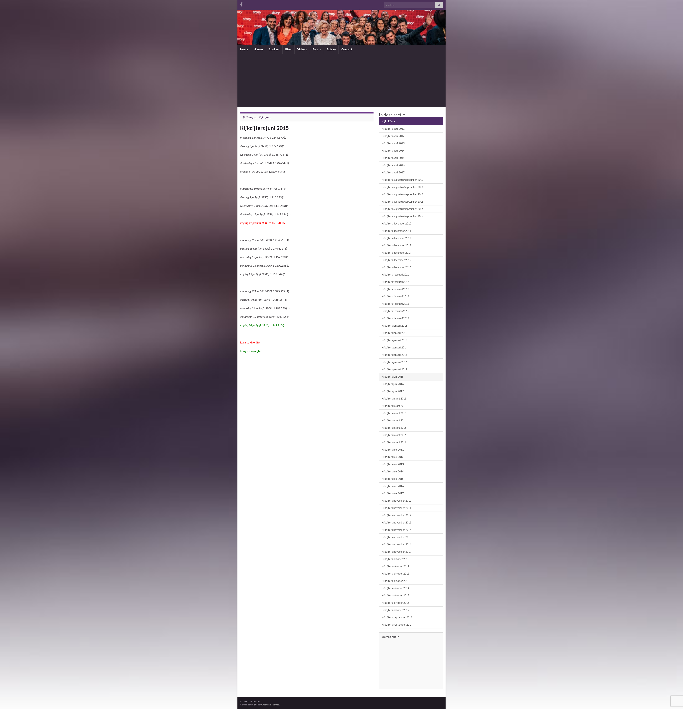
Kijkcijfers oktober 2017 (395, 610)
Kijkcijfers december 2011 (396, 230)
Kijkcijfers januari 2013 (394, 340)
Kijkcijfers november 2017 (396, 551)
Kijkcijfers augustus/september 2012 (402, 194)
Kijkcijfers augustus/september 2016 (402, 208)
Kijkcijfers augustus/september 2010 (402, 179)
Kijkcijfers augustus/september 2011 (402, 187)
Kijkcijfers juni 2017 (393, 391)
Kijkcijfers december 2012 (396, 238)
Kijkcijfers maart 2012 (394, 405)
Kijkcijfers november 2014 (396, 529)
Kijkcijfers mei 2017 (393, 493)
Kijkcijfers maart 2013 (394, 413)
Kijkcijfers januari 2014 (394, 347)
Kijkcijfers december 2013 (396, 245)
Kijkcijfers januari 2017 (394, 369)
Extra (330, 49)
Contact (346, 49)
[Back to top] (675, 687)
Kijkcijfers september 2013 (397, 617)
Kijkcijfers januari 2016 (394, 362)
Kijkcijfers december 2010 (396, 223)
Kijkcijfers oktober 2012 (395, 573)
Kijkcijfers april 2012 (393, 135)
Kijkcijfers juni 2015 (393, 376)
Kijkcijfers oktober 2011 (395, 566)
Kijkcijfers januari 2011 (394, 325)
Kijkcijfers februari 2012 (395, 281)
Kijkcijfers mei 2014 (393, 471)
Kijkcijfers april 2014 (393, 150)
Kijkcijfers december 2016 (396, 267)
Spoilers (274, 49)
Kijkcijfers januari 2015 (394, 354)
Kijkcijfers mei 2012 (393, 456)
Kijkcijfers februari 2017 (395, 318)
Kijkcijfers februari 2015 (395, 303)
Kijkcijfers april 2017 (393, 172)
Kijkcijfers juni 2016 (393, 383)
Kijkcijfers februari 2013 (395, 289)
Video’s (302, 49)
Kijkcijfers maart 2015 (394, 427)
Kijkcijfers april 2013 (393, 143)
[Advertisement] (341, 80)
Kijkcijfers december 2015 (396, 259)
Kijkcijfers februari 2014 (395, 296)
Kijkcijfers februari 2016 (395, 311)
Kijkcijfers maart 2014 (394, 420)
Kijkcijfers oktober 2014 (395, 588)
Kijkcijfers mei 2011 (393, 449)
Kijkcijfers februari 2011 (395, 274)
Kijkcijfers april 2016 (393, 165)
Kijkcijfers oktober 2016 (395, 602)
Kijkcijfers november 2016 (396, 544)
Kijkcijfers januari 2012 (394, 332)
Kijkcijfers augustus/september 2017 (402, 216)
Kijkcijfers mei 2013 (393, 464)
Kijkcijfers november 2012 (396, 515)
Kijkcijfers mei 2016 (393, 486)
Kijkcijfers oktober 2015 (395, 595)
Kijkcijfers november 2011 (396, 507)
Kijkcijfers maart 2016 (394, 434)
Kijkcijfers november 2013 (396, 522)
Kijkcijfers (265, 117)
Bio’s (288, 49)
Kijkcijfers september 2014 (397, 624)
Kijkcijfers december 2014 (396, 252)
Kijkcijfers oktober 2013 (395, 580)
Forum (317, 49)
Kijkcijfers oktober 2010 (395, 558)
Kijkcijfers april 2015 (393, 157)
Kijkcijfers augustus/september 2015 (402, 201)
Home (244, 49)
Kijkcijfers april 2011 (393, 128)
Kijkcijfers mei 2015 (393, 478)
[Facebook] (241, 3)
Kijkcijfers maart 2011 (394, 398)
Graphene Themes (270, 704)
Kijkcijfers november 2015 (396, 537)
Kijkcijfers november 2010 (396, 500)
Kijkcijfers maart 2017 (394, 442)
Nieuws (258, 49)
